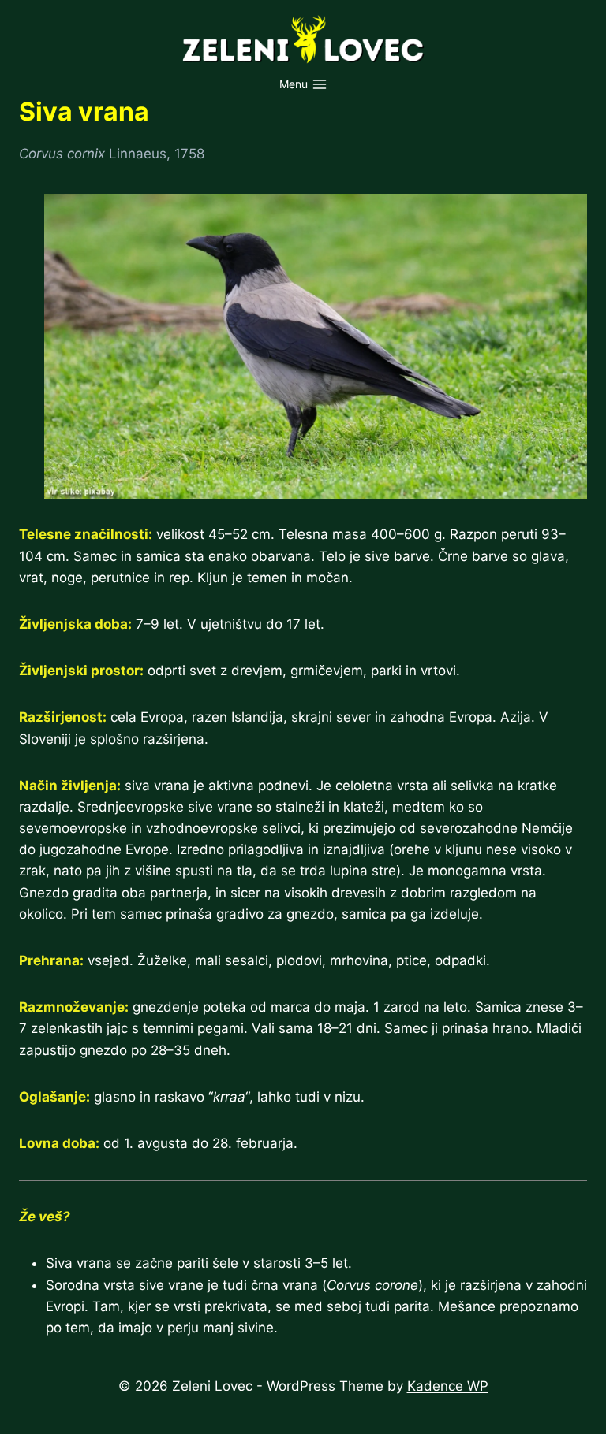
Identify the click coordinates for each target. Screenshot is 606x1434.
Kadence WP (447, 1386)
